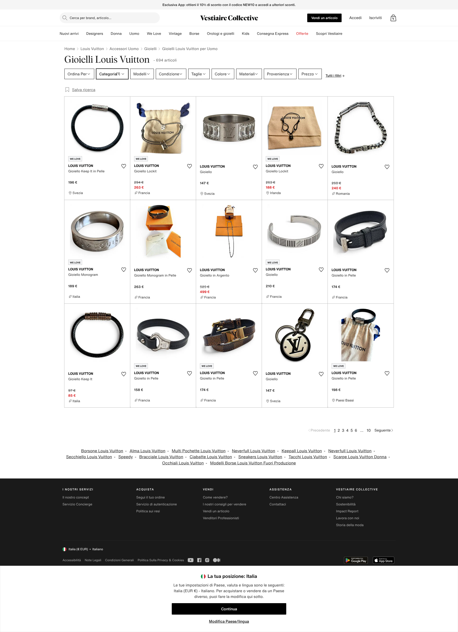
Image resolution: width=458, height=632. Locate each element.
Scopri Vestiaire (329, 33)
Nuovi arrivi (69, 33)
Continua (229, 609)
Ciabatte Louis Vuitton (211, 457)
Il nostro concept (75, 497)
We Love (154, 33)
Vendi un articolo (324, 17)
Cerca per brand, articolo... (90, 17)
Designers (94, 33)
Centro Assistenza (284, 497)
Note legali (93, 560)
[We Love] (165, 34)
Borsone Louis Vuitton (102, 451)
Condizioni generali (119, 560)
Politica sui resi (148, 511)
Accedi (355, 17)
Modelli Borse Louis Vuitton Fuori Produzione (253, 463)
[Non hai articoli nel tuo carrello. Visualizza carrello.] (393, 18)
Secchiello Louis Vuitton (89, 457)
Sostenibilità (346, 504)
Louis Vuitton (92, 48)
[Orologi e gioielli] (238, 34)
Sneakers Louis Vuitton (260, 457)
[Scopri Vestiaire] (346, 34)
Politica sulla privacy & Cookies (161, 560)
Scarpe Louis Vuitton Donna (360, 457)
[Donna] (125, 34)
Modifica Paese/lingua (229, 621)
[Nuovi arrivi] (82, 34)
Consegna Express (272, 33)
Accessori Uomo (124, 48)
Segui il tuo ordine (150, 497)
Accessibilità (71, 560)
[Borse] (203, 34)
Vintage (175, 33)
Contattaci (278, 504)
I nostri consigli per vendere (224, 504)
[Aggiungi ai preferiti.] (123, 166)
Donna (116, 33)
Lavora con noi (347, 518)
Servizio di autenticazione (156, 504)
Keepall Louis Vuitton (302, 451)
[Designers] (107, 34)
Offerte (302, 33)
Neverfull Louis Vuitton (253, 451)
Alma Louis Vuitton (147, 451)
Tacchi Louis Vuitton (308, 457)
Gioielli (150, 48)
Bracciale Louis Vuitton (161, 457)
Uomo (134, 33)
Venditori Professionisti (221, 518)
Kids (245, 33)
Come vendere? (215, 497)
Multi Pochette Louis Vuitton (198, 451)
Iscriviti (375, 17)
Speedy (125, 457)
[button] (393, 18)
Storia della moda (350, 525)
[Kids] (253, 34)
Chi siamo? (345, 497)
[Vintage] (185, 34)
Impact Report (347, 511)
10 (369, 430)
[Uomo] (143, 34)
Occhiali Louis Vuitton (183, 463)
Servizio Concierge (77, 504)
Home (69, 48)
